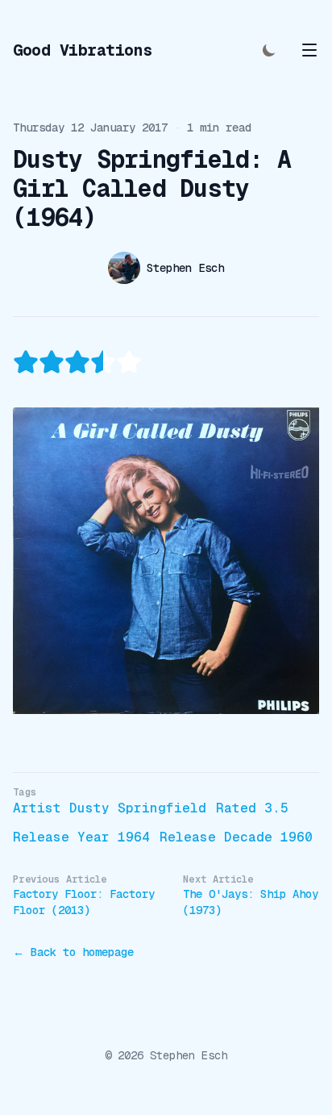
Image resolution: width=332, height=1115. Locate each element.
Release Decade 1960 (236, 837)
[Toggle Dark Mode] (269, 50)
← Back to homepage (73, 952)
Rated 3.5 (252, 808)
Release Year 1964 (81, 837)
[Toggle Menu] (309, 50)
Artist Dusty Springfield (109, 808)
